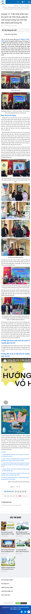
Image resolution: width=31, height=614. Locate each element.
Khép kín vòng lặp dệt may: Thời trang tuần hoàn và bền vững (8, 569)
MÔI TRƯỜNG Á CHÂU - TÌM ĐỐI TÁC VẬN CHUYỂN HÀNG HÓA (23, 534)
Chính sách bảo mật (8, 602)
